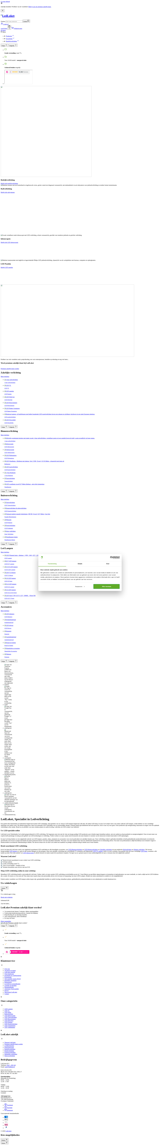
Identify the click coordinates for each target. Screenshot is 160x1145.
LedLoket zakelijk (9, 972)
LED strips (144, 851)
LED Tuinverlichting (10, 1017)
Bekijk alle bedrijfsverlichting (9, 183)
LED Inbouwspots (9, 1015)
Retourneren (8, 982)
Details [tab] (80, 563)
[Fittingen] (7, 610)
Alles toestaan (106, 586)
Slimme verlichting (139, 849)
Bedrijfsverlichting (11, 41)
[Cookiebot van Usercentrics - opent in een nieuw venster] (111, 557)
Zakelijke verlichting (106, 849)
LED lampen (13, 851)
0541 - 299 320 (11, 1065)
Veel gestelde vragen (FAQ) (12, 979)
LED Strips (7, 1012)
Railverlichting (127, 849)
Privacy (6, 990)
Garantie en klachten (10, 985)
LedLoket (8, 1131)
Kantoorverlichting (9, 1052)
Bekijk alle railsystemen (8, 192)
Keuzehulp (9, 38)
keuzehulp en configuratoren (12, 975)
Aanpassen (78, 586)
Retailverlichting (9, 1051)
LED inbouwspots (28, 853)
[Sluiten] (2, 10)
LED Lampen (8, 1009)
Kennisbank (7, 977)
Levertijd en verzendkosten (12, 984)
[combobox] (14, 22)
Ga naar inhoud (5, 1)
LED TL (7, 1010)
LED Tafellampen (9, 1027)
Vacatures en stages (10, 970)
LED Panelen (8, 1022)
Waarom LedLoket (9, 1042)
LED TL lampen (98, 851)
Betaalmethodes (9, 987)
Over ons (7, 969)
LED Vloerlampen (9, 1025)
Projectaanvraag (9, 1047)
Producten (9, 36)
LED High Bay (9, 1020)
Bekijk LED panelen (7, 267)
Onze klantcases (9, 974)
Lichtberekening (9, 1046)
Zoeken (3, 21)
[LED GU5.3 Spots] (19, 551)
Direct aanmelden (6, 921)
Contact (6, 994)
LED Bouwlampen (10, 1019)
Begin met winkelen (6, 897)
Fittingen (6, 657)
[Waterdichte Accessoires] (12, 604)
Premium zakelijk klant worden (13, 1044)
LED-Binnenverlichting (75, 849)
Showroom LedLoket (10, 992)
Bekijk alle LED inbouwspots (9, 242)
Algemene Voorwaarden (11, 989)
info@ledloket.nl (10, 1067)
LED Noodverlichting (10, 1024)
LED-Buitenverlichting (91, 849)
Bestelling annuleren (10, 980)
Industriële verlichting (10, 1054)
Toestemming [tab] (52, 563)
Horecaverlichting (9, 1056)
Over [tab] (107, 563)
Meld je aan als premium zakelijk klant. (39, 7)
